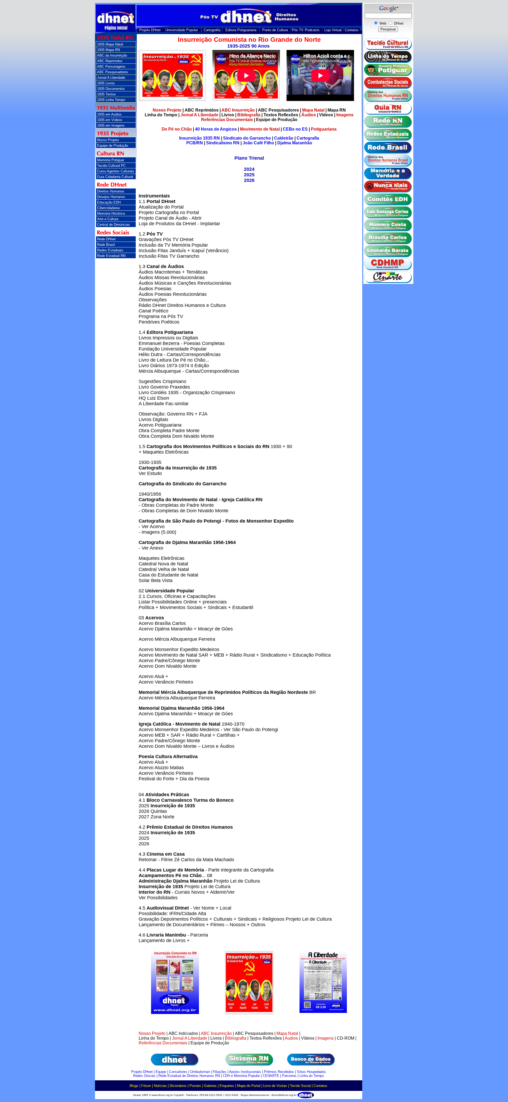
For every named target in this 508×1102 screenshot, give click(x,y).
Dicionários (178, 1086)
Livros (227, 115)
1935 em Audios (109, 114)
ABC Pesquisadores (112, 72)
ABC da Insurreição (112, 55)
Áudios (308, 115)
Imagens (344, 115)
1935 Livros (106, 83)
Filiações (219, 1072)
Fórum (146, 1086)
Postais (195, 1086)
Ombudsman (200, 1072)
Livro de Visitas (275, 1086)
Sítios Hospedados (311, 1072)
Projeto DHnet (150, 30)
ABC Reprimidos (110, 61)
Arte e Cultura (107, 219)
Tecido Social (300, 1086)
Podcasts (312, 30)
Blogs (134, 1086)
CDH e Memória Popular (241, 1076)
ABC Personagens (111, 66)
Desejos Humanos (111, 197)
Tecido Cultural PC (111, 166)
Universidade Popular (181, 30)
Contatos (352, 30)
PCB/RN (194, 143)
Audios (291, 1038)
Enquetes (227, 1086)
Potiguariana (324, 129)
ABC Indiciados (183, 1033)
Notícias (160, 1086)
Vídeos (326, 115)
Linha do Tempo (161, 115)
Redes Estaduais (110, 250)
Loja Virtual (333, 30)
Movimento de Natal (260, 129)
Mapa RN (337, 110)
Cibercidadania (108, 208)
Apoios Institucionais (245, 1072)
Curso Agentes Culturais (115, 171)
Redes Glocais (144, 1076)
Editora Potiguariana (240, 30)
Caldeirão (283, 138)
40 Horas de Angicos (216, 129)
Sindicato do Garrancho (247, 138)
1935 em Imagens (111, 125)
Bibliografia (248, 115)
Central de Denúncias (113, 225)
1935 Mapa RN (108, 50)
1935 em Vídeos (109, 120)
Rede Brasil (106, 245)
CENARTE (271, 1076)
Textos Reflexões (281, 115)
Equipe (161, 1072)
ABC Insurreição (238, 110)
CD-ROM (345, 1038)
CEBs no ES (295, 129)
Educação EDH (109, 202)
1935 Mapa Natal (110, 44)
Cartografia (212, 30)
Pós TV (297, 30)
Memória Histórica (111, 213)
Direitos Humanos (110, 191)
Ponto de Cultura (275, 30)
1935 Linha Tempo (111, 100)
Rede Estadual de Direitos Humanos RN (189, 1076)
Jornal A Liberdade (111, 78)
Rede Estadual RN (111, 256)
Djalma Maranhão (294, 143)
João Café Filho (258, 143)
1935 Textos (106, 94)
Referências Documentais (227, 119)
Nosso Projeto (108, 140)
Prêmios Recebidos (279, 1072)
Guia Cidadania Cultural (115, 177)
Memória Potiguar (110, 160)
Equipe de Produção (112, 145)
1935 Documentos (111, 89)
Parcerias (289, 1076)
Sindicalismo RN (222, 143)
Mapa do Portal (248, 1086)
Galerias (210, 1086)
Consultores (178, 1072)
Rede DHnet (106, 239)
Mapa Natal (313, 110)
